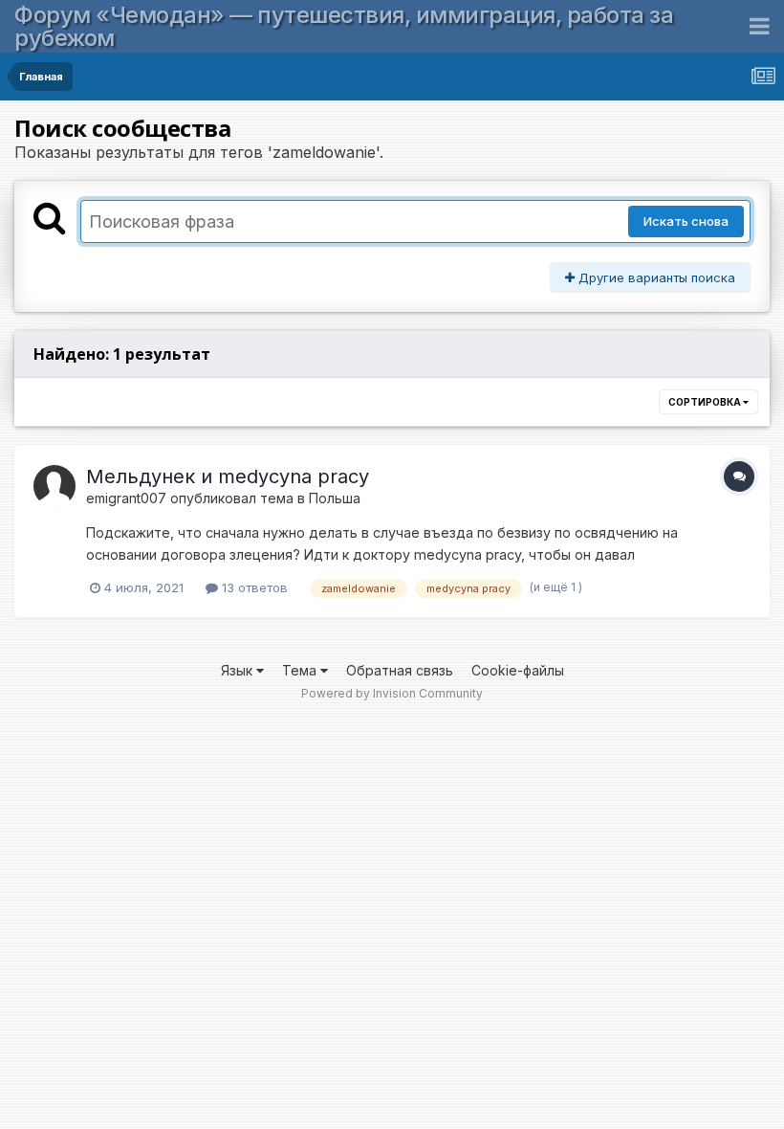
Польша (334, 498)
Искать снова (686, 221)
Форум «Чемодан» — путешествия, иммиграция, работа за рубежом (343, 26)
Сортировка (705, 402)
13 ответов (253, 587)
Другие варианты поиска (655, 277)
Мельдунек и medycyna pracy (227, 476)
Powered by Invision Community (392, 693)
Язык (238, 670)
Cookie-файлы (517, 670)
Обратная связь (399, 670)
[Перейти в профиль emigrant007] (54, 486)
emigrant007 (126, 498)
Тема (301, 670)
